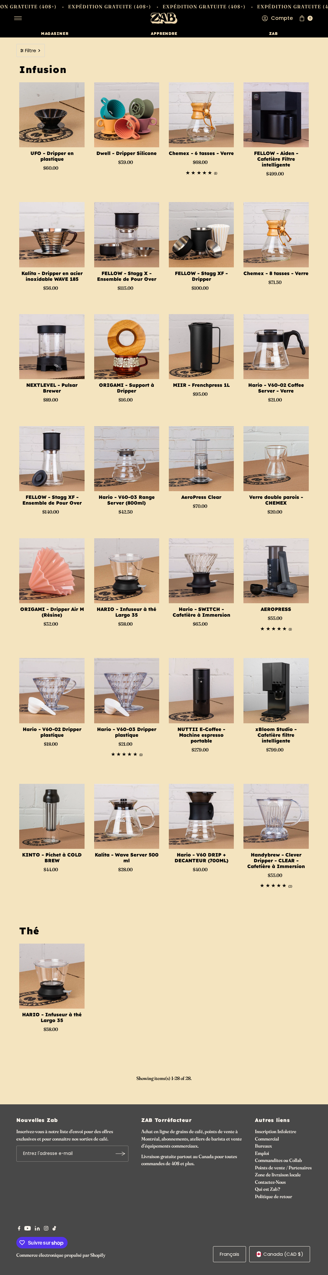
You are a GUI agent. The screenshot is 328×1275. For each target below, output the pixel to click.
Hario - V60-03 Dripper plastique (126, 732)
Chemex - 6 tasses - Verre (201, 153)
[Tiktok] (54, 1229)
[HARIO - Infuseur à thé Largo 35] (126, 570)
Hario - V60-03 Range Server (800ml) (127, 500)
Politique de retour (273, 1196)
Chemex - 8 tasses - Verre (275, 273)
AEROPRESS (276, 609)
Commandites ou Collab (278, 1160)
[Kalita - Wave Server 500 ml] (126, 816)
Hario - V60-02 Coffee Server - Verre (276, 388)
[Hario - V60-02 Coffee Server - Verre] (275, 346)
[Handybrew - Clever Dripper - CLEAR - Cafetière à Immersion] (275, 816)
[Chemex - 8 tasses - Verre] (275, 234)
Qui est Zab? (267, 1189)
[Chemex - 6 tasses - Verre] (201, 114)
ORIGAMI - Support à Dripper (126, 388)
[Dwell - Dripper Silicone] (126, 114)
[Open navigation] (18, 18)
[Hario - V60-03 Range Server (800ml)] (126, 458)
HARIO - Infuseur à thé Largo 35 (126, 612)
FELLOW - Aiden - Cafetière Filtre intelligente (276, 159)
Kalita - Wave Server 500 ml (127, 858)
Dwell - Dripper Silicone (126, 153)
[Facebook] (19, 1229)
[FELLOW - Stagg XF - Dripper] (201, 234)
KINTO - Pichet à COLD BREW (52, 858)
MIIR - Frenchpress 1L (201, 385)
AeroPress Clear (201, 497)
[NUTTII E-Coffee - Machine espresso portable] (201, 690)
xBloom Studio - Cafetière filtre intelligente (276, 735)
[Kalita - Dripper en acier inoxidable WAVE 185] (51, 234)
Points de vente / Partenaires (283, 1168)
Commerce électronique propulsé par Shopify (60, 1255)
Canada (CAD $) (283, 1254)
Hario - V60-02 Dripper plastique (52, 732)
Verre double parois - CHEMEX (276, 500)
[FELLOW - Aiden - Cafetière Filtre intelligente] (275, 114)
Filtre (30, 50)
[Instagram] (46, 1229)
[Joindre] (120, 1154)
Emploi (262, 1153)
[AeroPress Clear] (201, 458)
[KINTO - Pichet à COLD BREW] (51, 816)
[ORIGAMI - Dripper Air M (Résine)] (51, 570)
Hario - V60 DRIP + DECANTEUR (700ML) (201, 858)
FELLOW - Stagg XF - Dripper (201, 276)
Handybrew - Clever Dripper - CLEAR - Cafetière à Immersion (276, 860)
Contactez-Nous (270, 1182)
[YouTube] (27, 1229)
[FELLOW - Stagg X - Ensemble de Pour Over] (126, 234)
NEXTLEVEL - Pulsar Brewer (52, 388)
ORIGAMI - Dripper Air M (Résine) (52, 612)
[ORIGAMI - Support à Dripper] (126, 346)
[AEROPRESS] (275, 570)
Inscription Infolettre (275, 1131)
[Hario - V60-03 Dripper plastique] (126, 690)
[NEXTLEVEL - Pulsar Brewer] (51, 346)
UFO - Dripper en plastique (52, 156)
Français (229, 1254)
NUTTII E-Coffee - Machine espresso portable (201, 735)
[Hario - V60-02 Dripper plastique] (51, 690)
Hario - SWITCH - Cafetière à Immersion (201, 612)
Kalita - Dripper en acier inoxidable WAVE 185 (52, 276)
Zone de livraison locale (278, 1175)
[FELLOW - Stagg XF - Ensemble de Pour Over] (51, 458)
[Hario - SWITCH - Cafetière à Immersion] (201, 570)
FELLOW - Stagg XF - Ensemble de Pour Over (52, 500)
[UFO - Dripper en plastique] (51, 114)
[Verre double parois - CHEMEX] (275, 458)
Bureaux (263, 1146)
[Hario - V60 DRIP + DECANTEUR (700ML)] (201, 816)
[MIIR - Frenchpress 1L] (201, 346)
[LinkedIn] (37, 1229)
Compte (282, 18)
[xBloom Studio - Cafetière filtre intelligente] (275, 690)
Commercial (267, 1139)
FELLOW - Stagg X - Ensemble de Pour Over (126, 276)
